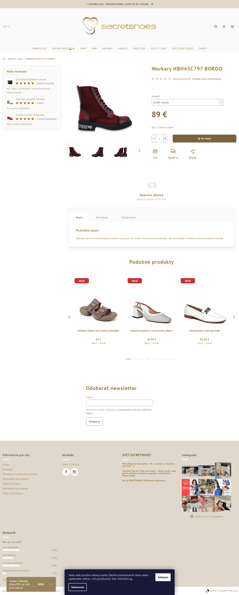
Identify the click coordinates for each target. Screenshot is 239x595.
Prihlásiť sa (94, 421)
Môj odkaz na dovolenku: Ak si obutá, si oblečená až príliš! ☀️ (148, 465)
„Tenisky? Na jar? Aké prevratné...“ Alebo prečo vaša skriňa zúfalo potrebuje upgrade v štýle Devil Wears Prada (149, 473)
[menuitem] (39, 48)
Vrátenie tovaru (12, 483)
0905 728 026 (70, 464)
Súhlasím (163, 577)
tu (131, 578)
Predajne (8, 469)
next (233, 317)
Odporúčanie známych (16, 570)
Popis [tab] (79, 217)
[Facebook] (66, 472)
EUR (5, 26)
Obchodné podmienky (16, 478)
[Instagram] (74, 472)
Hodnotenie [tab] (129, 217)
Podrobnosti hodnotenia (206, 78)
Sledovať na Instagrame (209, 516)
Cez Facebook (11, 547)
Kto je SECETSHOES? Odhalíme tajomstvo (144, 480)
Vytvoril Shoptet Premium (224, 590)
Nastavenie (77, 587)
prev (69, 317)
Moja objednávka (13, 493)
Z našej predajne (12, 562)
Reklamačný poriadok (15, 488)
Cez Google (9, 555)
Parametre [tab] (102, 217)
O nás (6, 464)
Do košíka (206, 138)
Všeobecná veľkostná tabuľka (20, 474)
